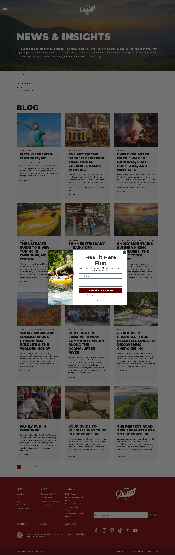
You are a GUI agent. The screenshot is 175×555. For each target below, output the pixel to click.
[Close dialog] (124, 252)
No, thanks (100, 301)
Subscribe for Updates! (101, 290)
